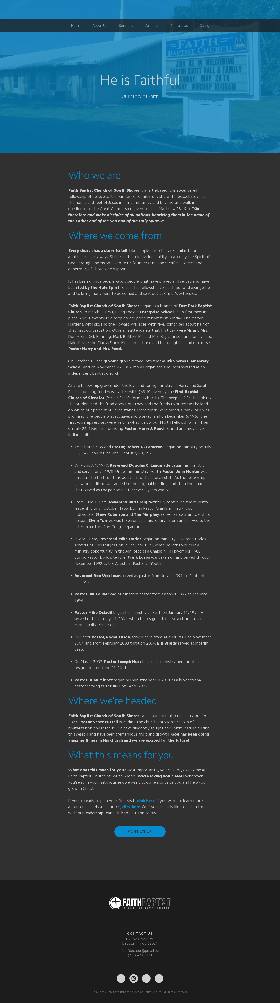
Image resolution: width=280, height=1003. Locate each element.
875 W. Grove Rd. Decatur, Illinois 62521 (140, 941)
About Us (99, 25)
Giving (204, 25)
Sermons (126, 25)
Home (76, 25)
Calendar (152, 25)
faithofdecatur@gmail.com (140, 950)
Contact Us (179, 25)
